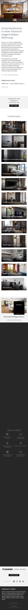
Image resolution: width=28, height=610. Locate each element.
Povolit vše (14, 603)
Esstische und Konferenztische (13, 202)
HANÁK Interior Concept (7, 437)
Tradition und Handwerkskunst (20, 437)
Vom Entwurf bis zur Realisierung (7, 446)
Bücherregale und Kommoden (12, 245)
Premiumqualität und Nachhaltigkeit (7, 455)
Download (9, 320)
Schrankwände (7, 188)
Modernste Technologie (21, 446)
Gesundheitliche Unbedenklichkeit (20, 455)
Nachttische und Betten (10, 174)
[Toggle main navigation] (2, 2)
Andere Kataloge (17, 320)
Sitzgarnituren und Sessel (11, 231)
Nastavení (14, 606)
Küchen (5, 131)
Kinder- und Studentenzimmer (12, 273)
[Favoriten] (27, 2)
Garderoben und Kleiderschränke (13, 159)
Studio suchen (14, 575)
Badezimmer (7, 259)
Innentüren (6, 145)
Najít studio (14, 105)
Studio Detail (4, 86)
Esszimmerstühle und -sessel (12, 216)
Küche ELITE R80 (7, 42)
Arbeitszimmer (7, 288)
